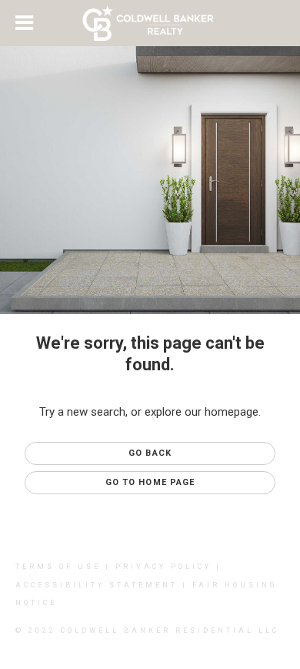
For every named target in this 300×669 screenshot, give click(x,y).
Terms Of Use (58, 566)
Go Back (150, 453)
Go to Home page (150, 482)
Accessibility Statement (96, 585)
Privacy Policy (163, 566)
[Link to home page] (150, 23)
